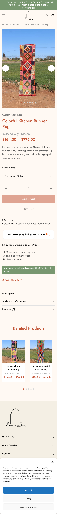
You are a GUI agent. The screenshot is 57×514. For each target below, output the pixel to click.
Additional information (14, 301)
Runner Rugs (44, 223)
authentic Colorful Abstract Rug (41, 368)
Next (51, 68)
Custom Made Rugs (12, 114)
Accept (28, 490)
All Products (15, 24)
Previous (5, 68)
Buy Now (28, 209)
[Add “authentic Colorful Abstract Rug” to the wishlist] (47, 350)
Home (5, 24)
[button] (52, 461)
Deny (28, 498)
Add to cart (28, 199)
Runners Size (8, 167)
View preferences (28, 507)
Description (8, 293)
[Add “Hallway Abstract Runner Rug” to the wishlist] (19, 350)
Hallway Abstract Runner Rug (13, 368)
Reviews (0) (8, 309)
